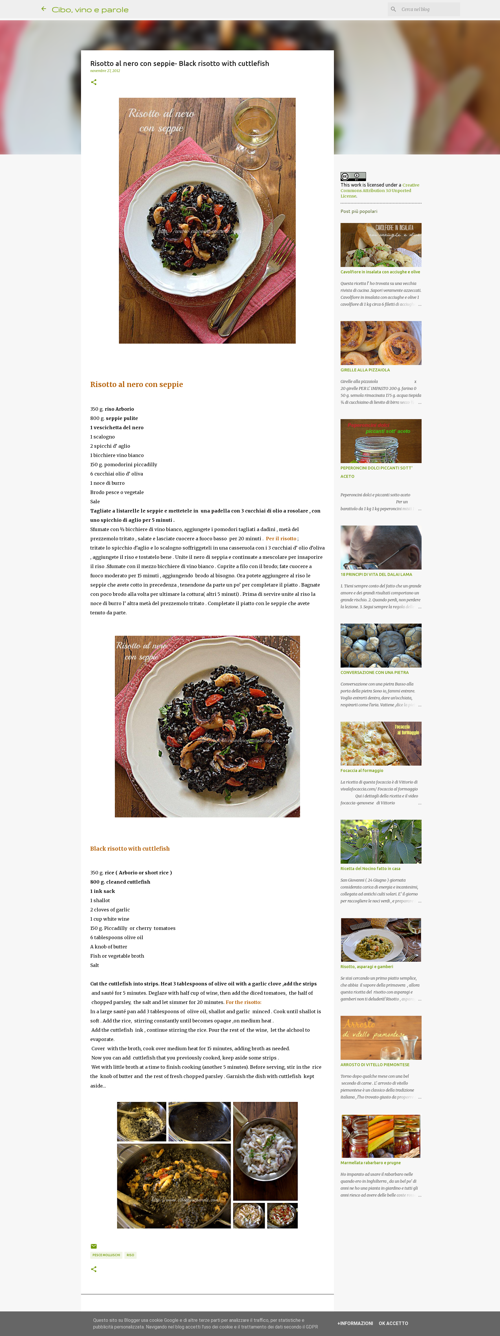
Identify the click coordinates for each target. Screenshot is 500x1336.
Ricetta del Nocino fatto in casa (370, 868)
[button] (93, 82)
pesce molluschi (106, 1255)
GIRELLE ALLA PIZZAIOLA (365, 370)
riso (130, 1255)
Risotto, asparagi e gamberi (367, 966)
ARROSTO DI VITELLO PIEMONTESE (375, 1064)
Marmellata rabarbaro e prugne (371, 1162)
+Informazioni (355, 1323)
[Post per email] (93, 1248)
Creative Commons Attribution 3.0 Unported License (380, 191)
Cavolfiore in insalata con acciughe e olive (380, 272)
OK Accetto (393, 1323)
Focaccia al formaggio (362, 770)
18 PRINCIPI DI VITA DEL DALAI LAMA (376, 574)
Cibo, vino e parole (90, 9)
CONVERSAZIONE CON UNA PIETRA (375, 672)
